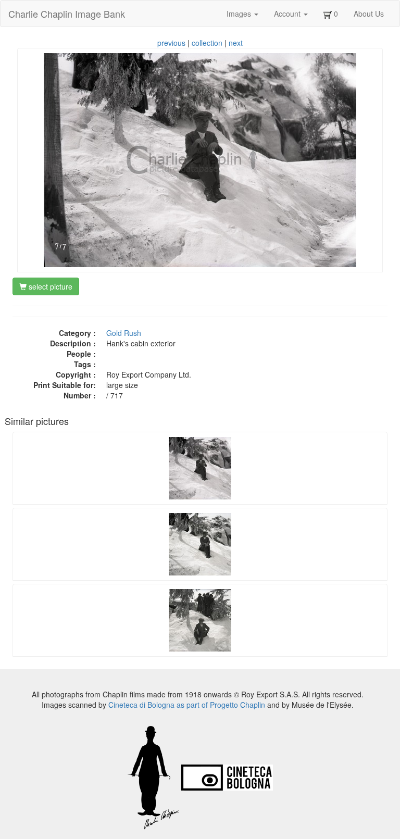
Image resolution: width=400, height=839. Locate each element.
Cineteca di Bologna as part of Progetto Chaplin (186, 704)
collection (207, 42)
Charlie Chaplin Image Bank (66, 13)
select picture (49, 286)
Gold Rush (123, 333)
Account (288, 13)
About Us (369, 13)
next (236, 42)
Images (240, 13)
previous (171, 42)
